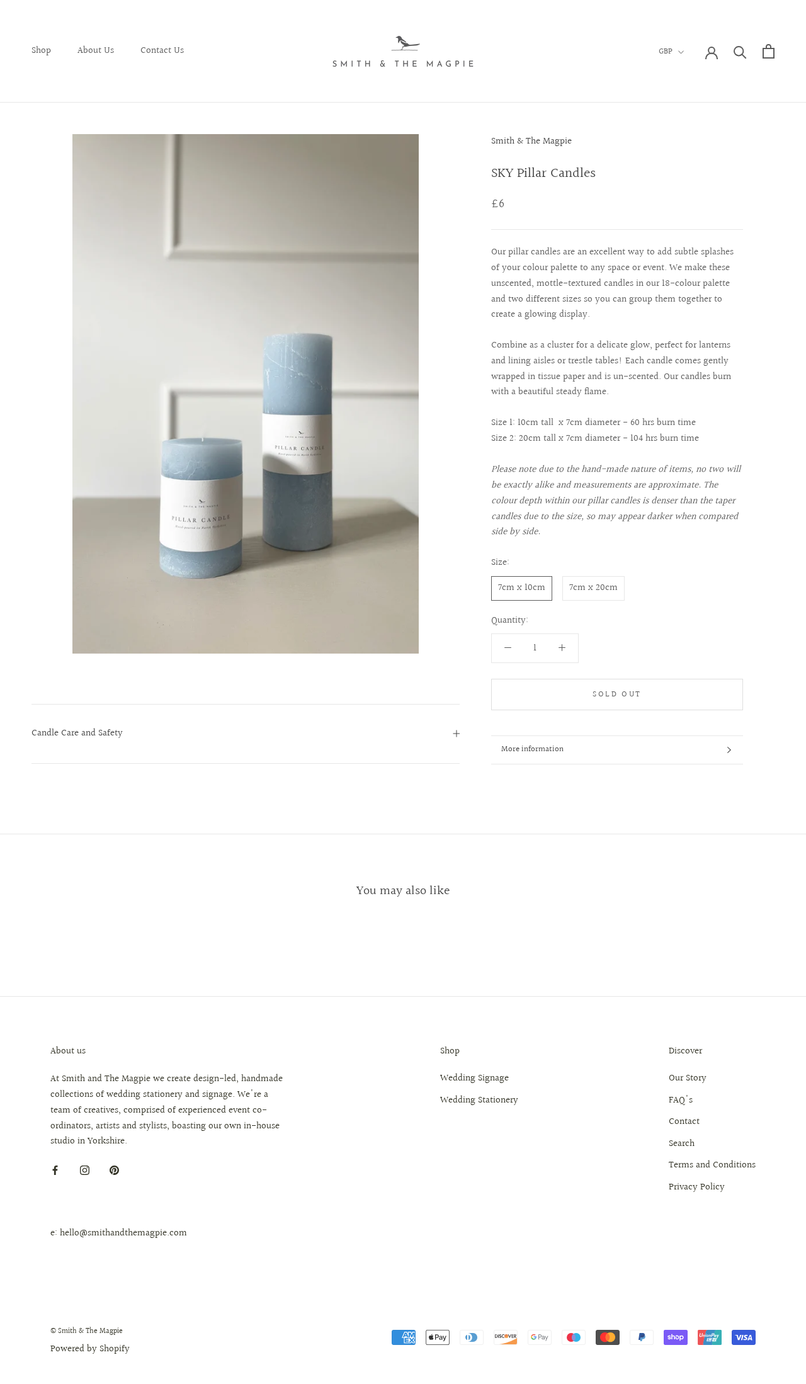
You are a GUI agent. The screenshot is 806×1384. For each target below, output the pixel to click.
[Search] (740, 51)
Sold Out (617, 694)
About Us (95, 50)
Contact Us (162, 50)
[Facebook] (55, 1170)
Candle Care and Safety (77, 733)
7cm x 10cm (521, 588)
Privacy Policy (697, 1187)
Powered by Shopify (90, 1349)
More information (532, 749)
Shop (41, 50)
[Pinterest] (114, 1170)
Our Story (688, 1079)
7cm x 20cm (593, 588)
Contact (684, 1122)
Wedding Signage (474, 1079)
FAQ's (681, 1101)
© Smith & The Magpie (86, 1331)
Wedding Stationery (479, 1101)
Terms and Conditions (712, 1165)
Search (682, 1144)
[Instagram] (84, 1170)
